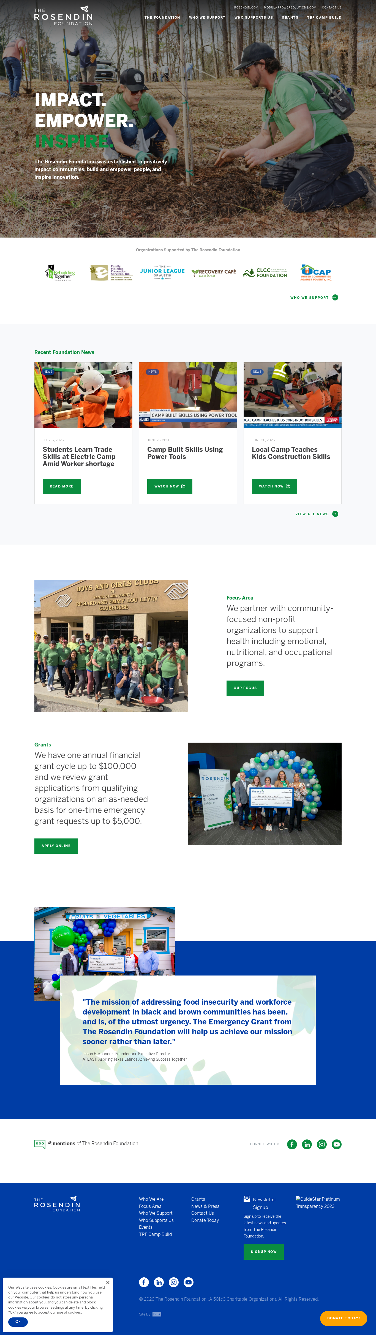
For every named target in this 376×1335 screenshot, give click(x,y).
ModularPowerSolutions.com (290, 8)
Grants (198, 1199)
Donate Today (205, 1221)
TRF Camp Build (155, 1235)
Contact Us (332, 8)
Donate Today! (343, 1318)
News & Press (205, 1206)
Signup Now (264, 1251)
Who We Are (151, 1199)
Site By (145, 1314)
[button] (162, 18)
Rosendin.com (246, 8)
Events (145, 1227)
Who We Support (156, 1213)
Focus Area (150, 1206)
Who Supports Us (156, 1221)
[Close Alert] (108, 1282)
